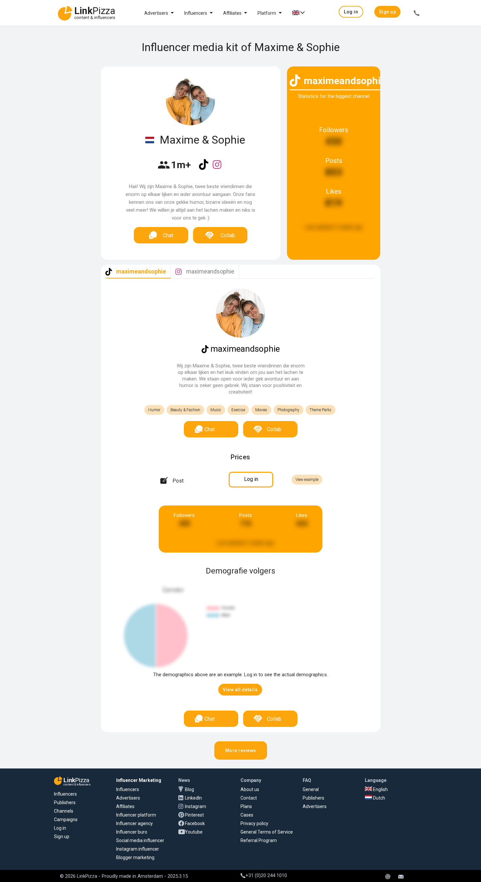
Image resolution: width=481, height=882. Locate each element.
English (380, 789)
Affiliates (232, 13)
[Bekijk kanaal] (204, 169)
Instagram (195, 806)
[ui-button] (416, 14)
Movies (261, 410)
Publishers (65, 802)
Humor (154, 410)
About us (249, 789)
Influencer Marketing (138, 780)
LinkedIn (193, 798)
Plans (246, 806)
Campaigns (66, 819)
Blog (189, 789)
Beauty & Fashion (185, 410)
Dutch (378, 798)
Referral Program (258, 840)
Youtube (194, 832)
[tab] (135, 271)
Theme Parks (320, 410)
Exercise (238, 410)
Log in (60, 828)
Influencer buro (131, 832)
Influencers (195, 13)
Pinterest (194, 815)
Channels (63, 811)
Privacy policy (254, 823)
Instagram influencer (137, 849)
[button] (351, 12)
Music (215, 410)
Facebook (195, 823)
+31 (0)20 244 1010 (266, 875)
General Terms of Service (266, 832)
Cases (246, 815)
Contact (248, 798)
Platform (267, 13)
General (311, 789)
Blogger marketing (135, 857)
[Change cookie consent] (387, 877)
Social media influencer (140, 840)
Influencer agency (134, 823)
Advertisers (156, 13)
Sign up (61, 836)
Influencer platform (136, 815)
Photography (288, 410)
